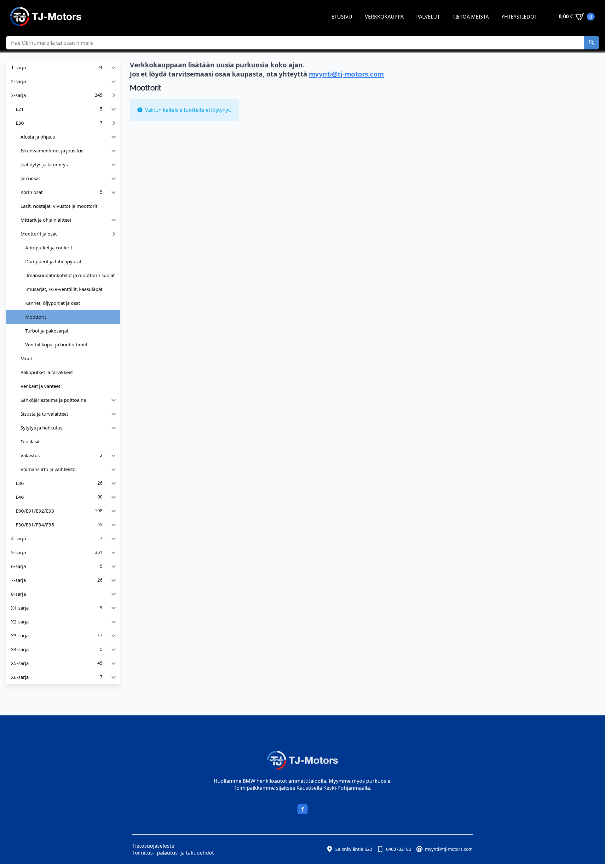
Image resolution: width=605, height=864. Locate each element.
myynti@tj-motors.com (346, 74)
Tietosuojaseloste (153, 845)
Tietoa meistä (470, 16)
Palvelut (428, 16)
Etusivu (341, 16)
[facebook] (302, 809)
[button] (591, 42)
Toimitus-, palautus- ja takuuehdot (173, 852)
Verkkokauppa (384, 16)
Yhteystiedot (519, 16)
